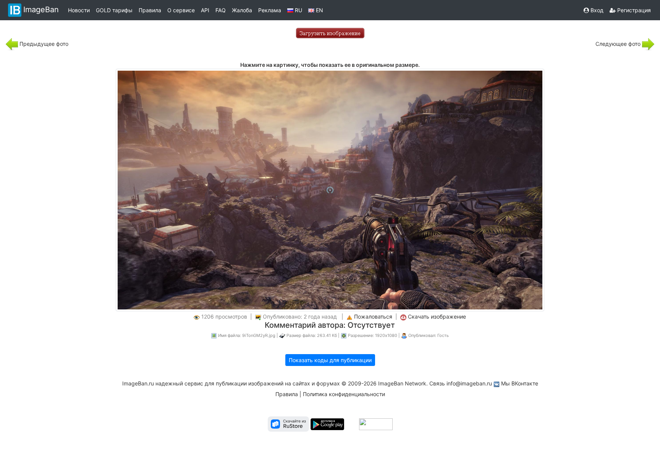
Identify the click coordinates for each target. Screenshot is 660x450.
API (205, 10)
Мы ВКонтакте (519, 383)
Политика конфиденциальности (344, 394)
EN (318, 10)
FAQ (220, 10)
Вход (596, 10)
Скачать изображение (437, 316)
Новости (79, 10)
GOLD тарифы (114, 10)
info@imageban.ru (469, 383)
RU (297, 10)
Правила (150, 10)
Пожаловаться (373, 316)
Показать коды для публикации (330, 360)
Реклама (269, 10)
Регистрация (633, 10)
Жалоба (242, 10)
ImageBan (41, 9)
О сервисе (181, 10)
